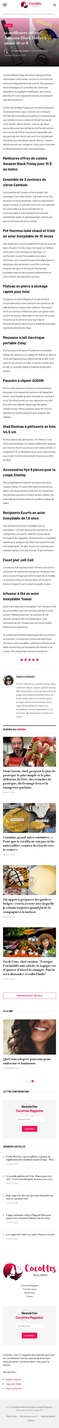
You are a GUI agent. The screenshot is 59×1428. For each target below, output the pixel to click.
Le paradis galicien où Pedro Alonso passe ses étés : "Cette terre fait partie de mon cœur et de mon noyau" (29, 1179)
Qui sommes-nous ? (29, 1416)
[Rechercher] (54, 5)
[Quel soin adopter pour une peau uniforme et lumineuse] (29, 1037)
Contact (31, 1420)
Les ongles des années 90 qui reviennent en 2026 (30, 1234)
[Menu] (5, 5)
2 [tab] (29, 1081)
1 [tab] (26, 1081)
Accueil (6, 14)
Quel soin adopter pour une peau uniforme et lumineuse (27, 1061)
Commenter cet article (29, 995)
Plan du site (12, 1416)
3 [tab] (32, 1081)
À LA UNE (8, 1010)
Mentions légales (48, 1416)
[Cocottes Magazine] (31, 5)
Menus (13, 14)
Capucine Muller (13, 1384)
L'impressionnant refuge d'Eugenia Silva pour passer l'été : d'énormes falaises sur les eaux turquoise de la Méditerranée (28, 1218)
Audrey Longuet (13, 1379)
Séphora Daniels (22, 51)
